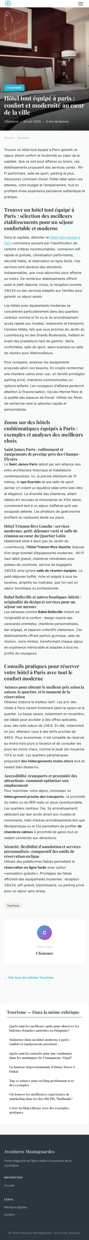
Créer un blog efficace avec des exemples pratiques (39, 1110)
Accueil (8, 137)
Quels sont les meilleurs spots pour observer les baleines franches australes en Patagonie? (44, 1028)
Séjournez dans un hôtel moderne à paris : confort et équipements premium (39, 1042)
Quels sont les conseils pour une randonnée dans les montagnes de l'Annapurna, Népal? (40, 1055)
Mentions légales (15, 1207)
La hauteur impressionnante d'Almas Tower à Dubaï (42, 1069)
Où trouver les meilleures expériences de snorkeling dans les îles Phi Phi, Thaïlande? (40, 1096)
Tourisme (14, 87)
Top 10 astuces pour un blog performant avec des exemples (41, 1083)
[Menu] (81, 3)
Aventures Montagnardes (29, 1151)
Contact (9, 1214)
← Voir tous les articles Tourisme (28, 977)
